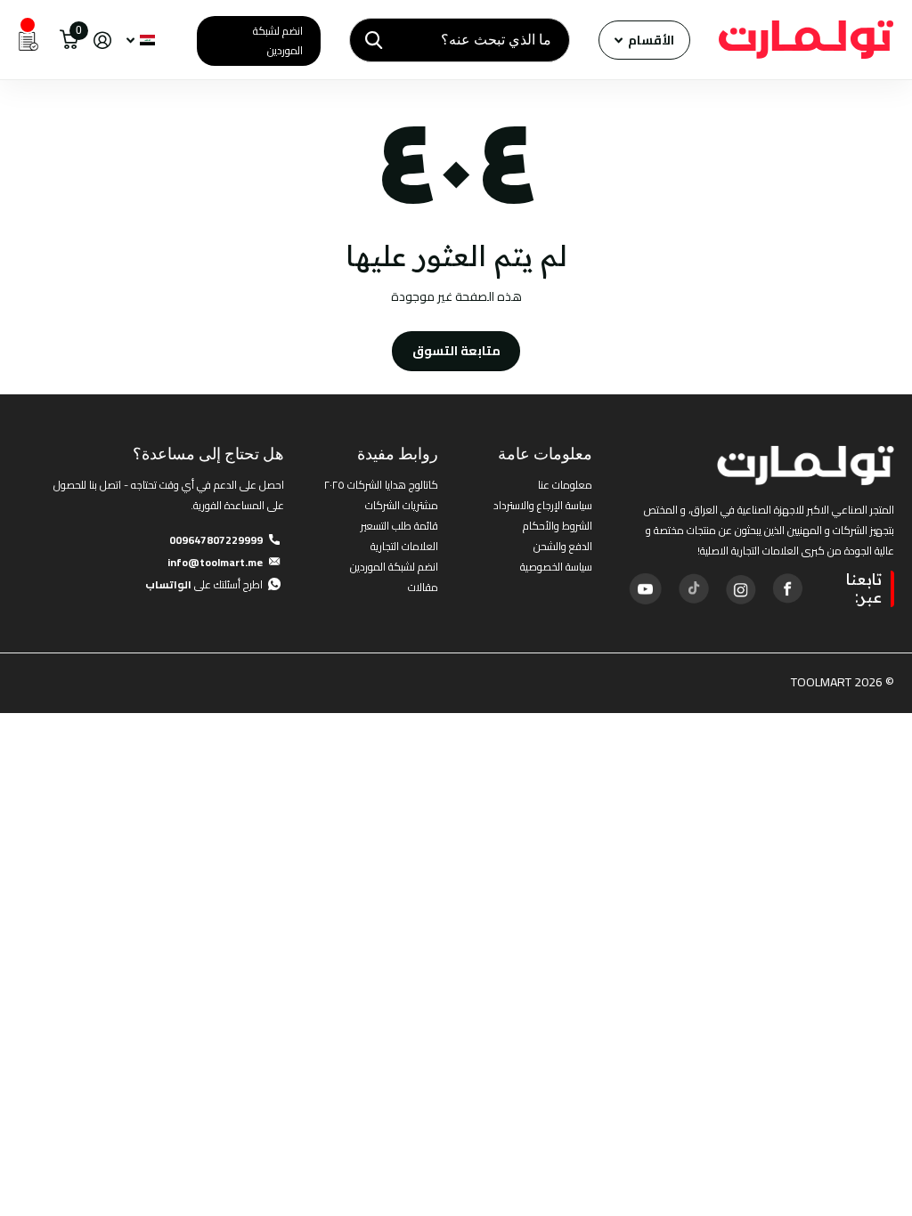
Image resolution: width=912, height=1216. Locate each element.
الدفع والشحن (562, 546)
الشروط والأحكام (557, 525)
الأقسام (649, 40)
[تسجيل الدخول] (102, 40)
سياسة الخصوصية (556, 566)
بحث (373, 40)
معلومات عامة (545, 453)
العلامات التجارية (404, 546)
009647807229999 (216, 540)
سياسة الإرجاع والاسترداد (542, 505)
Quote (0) (15, 320)
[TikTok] (693, 588)
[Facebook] (787, 588)
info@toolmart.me (215, 562)
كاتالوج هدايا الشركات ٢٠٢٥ (381, 484)
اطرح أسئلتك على (204, 584)
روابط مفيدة (397, 453)
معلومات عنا (565, 484)
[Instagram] (740, 589)
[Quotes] (28, 40)
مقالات (423, 587)
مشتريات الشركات (401, 505)
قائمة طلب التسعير (399, 525)
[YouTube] (645, 588)
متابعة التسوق (456, 350)
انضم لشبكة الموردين (278, 40)
